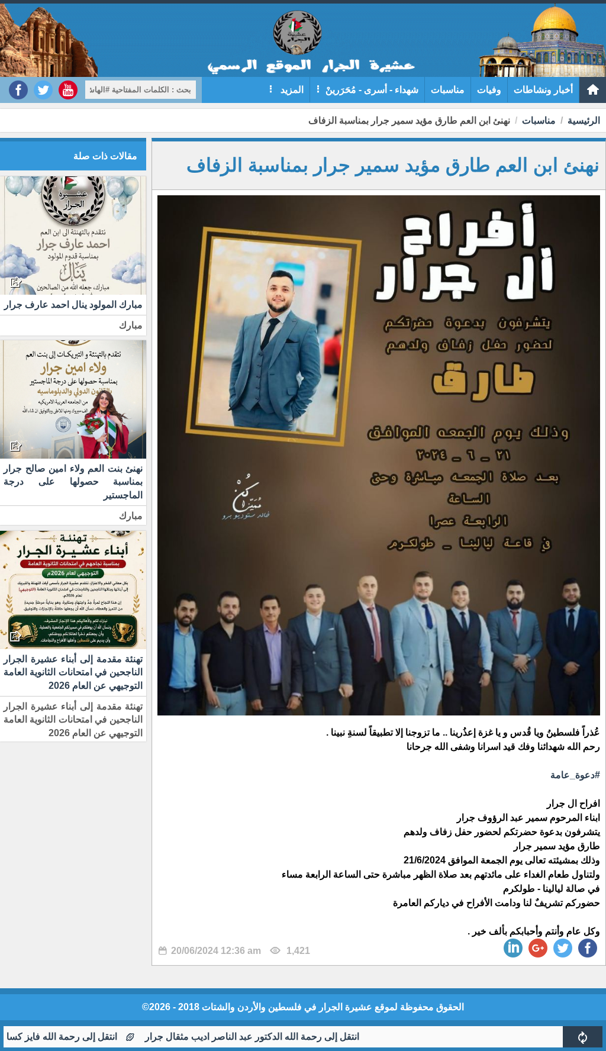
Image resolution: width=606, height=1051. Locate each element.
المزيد (291, 90)
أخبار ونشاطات (543, 90)
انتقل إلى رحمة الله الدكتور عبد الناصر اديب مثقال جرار (290, 1036)
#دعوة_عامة (575, 775)
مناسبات (448, 90)
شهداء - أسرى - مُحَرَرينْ (371, 90)
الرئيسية (584, 120)
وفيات (489, 90)
